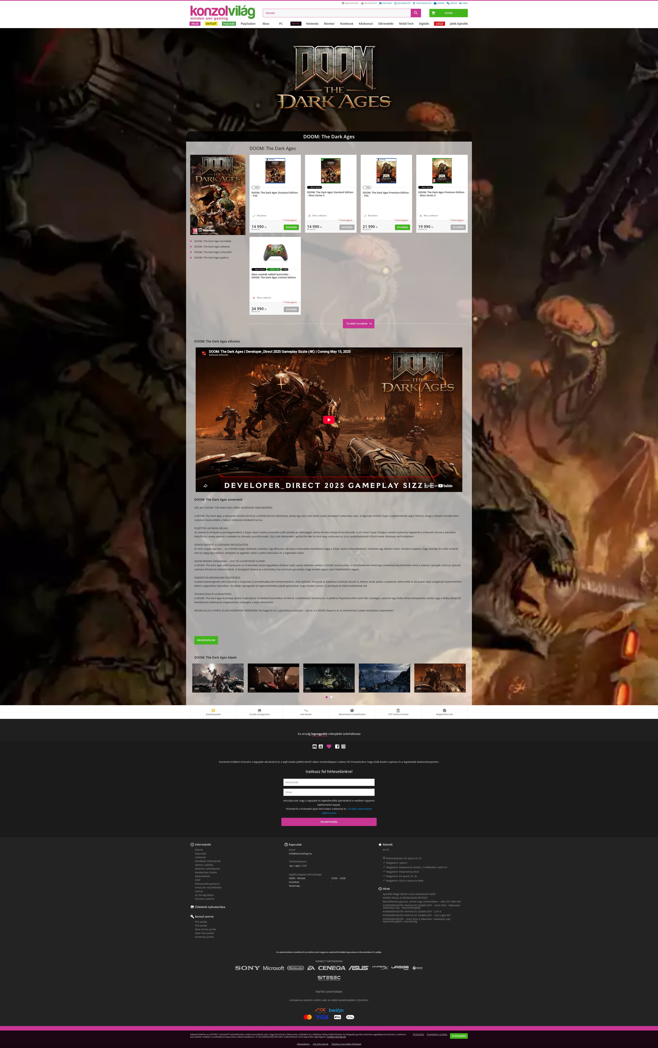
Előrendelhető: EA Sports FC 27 (402, 858)
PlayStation (248, 24)
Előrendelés (386, 24)
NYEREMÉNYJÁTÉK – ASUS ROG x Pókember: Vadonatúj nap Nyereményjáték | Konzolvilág (416, 920)
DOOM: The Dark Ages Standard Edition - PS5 (275, 194)
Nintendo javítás (204, 936)
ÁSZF (197, 880)
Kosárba (291, 227)
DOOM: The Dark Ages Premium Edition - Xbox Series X (441, 194)
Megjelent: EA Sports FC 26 (400, 876)
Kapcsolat (200, 853)
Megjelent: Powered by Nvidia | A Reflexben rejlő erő (415, 867)
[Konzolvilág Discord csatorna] (315, 746)
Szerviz (453, 3)
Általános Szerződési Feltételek (346, 1044)
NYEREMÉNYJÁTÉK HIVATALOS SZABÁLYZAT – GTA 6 (412, 911)
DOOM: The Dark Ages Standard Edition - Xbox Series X (330, 194)
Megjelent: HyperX (395, 862)
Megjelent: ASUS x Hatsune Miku (403, 880)
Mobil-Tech (406, 24)
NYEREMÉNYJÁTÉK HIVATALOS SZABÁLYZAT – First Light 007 (417, 915)
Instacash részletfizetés (208, 887)
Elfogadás (459, 1036)
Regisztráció (370, 3)
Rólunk (199, 849)
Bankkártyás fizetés (206, 872)
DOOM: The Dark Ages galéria (211, 257)
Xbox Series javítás (205, 929)
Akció (195, 24)
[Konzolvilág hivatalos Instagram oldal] (343, 746)
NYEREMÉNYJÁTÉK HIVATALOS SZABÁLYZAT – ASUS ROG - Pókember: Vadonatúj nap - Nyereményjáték (422, 906)
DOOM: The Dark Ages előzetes (212, 246)
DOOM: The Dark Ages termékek (212, 241)
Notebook (346, 24)
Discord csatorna (204, 898)
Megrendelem (206, 640)
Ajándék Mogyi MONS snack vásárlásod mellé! (409, 894)
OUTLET (211, 24)
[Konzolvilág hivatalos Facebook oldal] (337, 746)
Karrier (440, 3)
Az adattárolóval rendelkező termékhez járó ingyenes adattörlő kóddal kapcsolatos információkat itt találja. (329, 952)
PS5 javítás (201, 921)
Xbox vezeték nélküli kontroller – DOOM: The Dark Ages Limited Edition (274, 276)
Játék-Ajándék (459, 24)
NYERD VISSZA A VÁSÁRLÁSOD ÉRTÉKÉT (405, 897)
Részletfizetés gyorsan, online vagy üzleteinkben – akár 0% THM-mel (422, 901)
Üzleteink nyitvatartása (210, 907)
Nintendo (312, 24)
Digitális (424, 24)
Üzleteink (387, 3)
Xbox (266, 24)
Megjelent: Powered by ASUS (401, 871)
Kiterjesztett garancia (207, 883)
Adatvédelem (202, 876)
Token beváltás (423, 3)
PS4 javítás (201, 925)
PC (281, 24)
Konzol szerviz (204, 916)
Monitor (329, 24)
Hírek (465, 3)
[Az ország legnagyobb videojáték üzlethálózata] (222, 13)
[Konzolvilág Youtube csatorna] (321, 746)
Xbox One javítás (204, 933)
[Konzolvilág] (329, 727)
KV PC (296, 24)
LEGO (439, 24)
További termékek (359, 323)
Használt (229, 24)
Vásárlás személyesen (207, 868)
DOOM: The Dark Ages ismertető (212, 252)
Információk (403, 3)
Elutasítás (418, 1034)
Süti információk (320, 1044)
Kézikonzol (366, 24)
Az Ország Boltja (204, 895)
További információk (336, 1036)
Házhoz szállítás (204, 864)
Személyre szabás (437, 1034)
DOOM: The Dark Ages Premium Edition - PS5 (386, 194)
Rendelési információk (208, 861)
